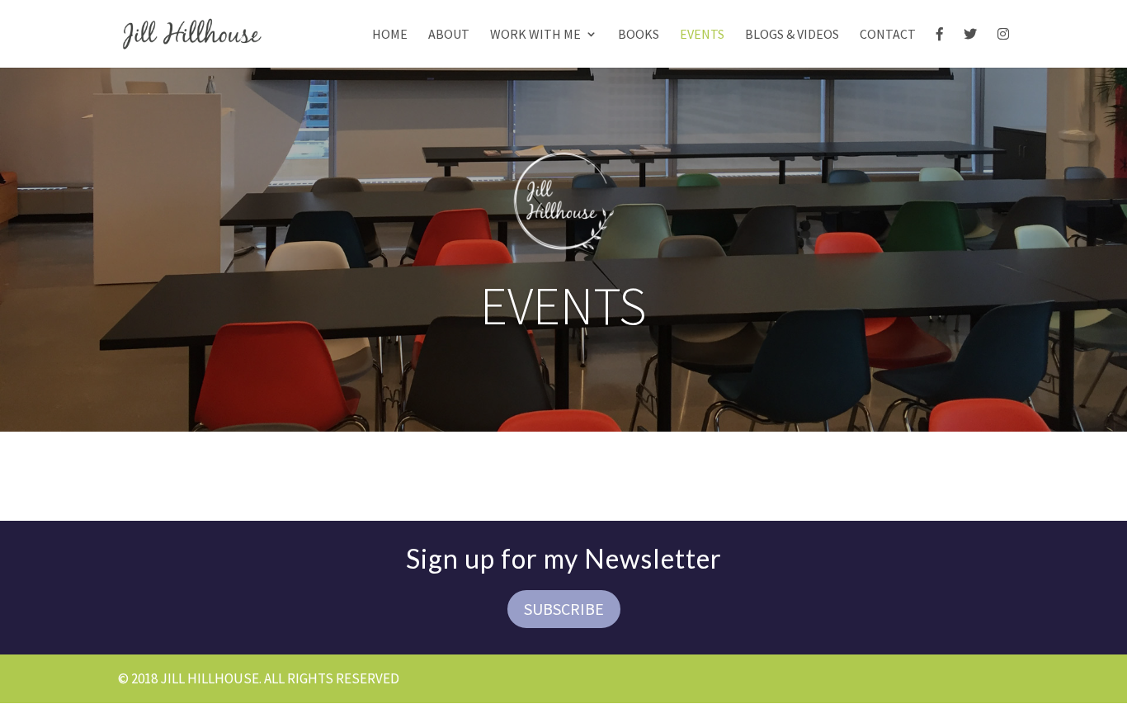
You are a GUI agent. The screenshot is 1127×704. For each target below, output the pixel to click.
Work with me (535, 35)
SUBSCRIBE (564, 608)
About (448, 35)
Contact (888, 35)
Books (638, 35)
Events (702, 35)
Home (390, 35)
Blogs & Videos (792, 35)
